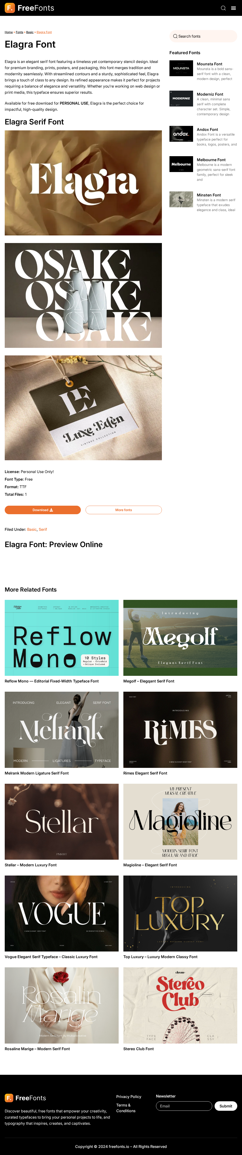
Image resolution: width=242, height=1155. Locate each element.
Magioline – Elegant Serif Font (150, 865)
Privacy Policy (128, 1096)
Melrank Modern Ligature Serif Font (37, 773)
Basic (30, 32)
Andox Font (207, 129)
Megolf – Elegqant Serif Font (148, 681)
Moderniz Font (210, 94)
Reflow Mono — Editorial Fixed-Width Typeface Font (52, 681)
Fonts (19, 32)
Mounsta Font (209, 64)
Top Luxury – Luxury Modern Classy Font (160, 956)
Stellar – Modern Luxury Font (31, 865)
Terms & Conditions (125, 1108)
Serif (43, 529)
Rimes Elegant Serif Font (145, 773)
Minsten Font (209, 195)
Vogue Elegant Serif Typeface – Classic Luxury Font (51, 956)
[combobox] (203, 36)
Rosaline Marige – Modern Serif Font (37, 1048)
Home (9, 32)
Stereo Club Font (138, 1048)
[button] (233, 8)
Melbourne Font (211, 159)
